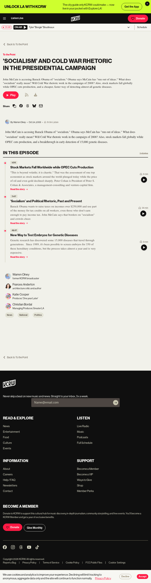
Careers (8, 474)
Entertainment (11, 431)
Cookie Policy (70, 562)
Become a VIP (85, 474)
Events (7, 448)
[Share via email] (41, 106)
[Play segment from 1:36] (5, 163)
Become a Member (88, 468)
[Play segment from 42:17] (5, 231)
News (9, 315)
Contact (8, 491)
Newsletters (10, 485)
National (23, 315)
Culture (7, 442)
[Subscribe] (115, 402)
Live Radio (83, 426)
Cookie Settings (117, 562)
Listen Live (17, 18)
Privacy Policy (27, 562)
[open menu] (5, 18)
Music (80, 431)
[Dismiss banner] (147, 3)
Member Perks (85, 491)
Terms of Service (49, 562)
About (6, 468)
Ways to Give (84, 479)
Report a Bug (9, 562)
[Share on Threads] (27, 106)
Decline (125, 576)
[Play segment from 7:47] (5, 197)
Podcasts (82, 437)
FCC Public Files (92, 562)
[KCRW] (9, 386)
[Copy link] (14, 106)
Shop (80, 485)
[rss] (26, 96)
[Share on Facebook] (21, 106)
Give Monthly (34, 527)
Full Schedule (84, 442)
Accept (142, 576)
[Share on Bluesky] (34, 106)
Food (6, 437)
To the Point (9, 54)
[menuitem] (35, 95)
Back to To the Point (17, 44)
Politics (38, 315)
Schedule (142, 27)
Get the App (131, 6)
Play (12, 95)
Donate (140, 18)
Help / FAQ (9, 479)
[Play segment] (144, 180)
